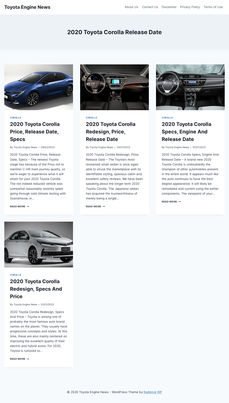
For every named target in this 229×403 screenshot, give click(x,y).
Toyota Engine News (25, 147)
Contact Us (150, 7)
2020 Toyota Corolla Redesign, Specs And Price (36, 288)
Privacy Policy (190, 7)
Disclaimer (169, 7)
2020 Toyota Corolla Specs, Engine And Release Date (186, 131)
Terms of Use (213, 7)
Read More (19, 206)
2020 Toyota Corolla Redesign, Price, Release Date (110, 131)
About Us (131, 7)
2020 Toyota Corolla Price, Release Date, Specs (35, 131)
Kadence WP (153, 392)
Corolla (15, 117)
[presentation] (38, 87)
